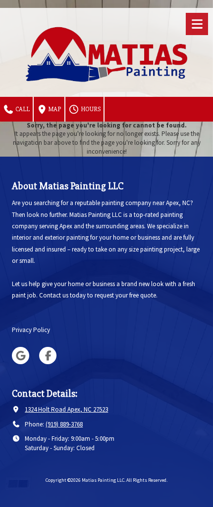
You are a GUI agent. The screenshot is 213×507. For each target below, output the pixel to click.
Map (54, 109)
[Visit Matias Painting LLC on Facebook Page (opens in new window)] (47, 355)
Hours (90, 109)
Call (22, 109)
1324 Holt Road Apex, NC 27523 (66, 409)
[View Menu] (197, 24)
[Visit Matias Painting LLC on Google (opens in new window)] (20, 355)
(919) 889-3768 (64, 424)
